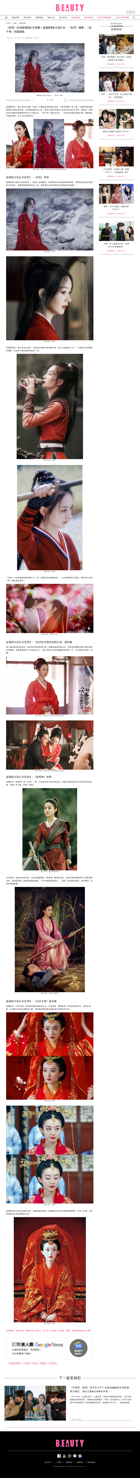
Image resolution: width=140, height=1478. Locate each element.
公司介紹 (48, 1462)
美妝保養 (15, 17)
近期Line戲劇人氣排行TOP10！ (116, 131)
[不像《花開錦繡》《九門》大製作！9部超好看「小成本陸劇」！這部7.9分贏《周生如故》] (116, 44)
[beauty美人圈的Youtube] (64, 1456)
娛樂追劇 (39, 17)
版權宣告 (80, 1462)
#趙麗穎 (43, 1363)
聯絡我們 (69, 1462)
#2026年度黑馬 (122, 17)
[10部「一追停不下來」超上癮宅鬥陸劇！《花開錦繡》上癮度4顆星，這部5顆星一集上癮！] (116, 82)
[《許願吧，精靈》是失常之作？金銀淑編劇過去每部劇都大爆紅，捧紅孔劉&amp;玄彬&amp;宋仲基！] (35, 1403)
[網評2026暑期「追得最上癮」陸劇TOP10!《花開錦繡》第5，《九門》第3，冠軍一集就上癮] (116, 157)
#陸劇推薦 (75, 17)
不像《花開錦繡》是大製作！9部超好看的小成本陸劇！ (116, 58)
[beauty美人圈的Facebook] (59, 1456)
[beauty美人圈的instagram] (70, 1456)
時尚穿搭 (27, 17)
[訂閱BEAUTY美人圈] (80, 1456)
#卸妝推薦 (88, 17)
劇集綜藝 (23, 23)
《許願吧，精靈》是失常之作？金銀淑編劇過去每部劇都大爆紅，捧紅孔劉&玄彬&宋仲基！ (99, 1389)
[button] (65, 100)
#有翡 (35, 1363)
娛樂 (15, 23)
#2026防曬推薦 (104, 17)
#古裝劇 (27, 1363)
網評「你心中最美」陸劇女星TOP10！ (116, 207)
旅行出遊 (63, 17)
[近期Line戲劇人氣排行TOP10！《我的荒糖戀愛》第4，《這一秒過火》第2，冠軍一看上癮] (116, 119)
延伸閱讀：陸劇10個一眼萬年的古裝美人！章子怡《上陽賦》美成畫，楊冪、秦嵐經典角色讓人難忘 (48, 1331)
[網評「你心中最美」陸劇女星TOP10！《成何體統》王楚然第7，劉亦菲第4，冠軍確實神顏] (116, 194)
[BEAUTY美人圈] (70, 7)
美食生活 (51, 17)
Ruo (37, 38)
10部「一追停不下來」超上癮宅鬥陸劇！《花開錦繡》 (116, 95)
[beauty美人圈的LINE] (75, 1456)
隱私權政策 (91, 1462)
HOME (8, 23)
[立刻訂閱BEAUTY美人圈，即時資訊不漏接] (49, 1348)
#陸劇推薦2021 (15, 1363)
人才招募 (58, 1462)
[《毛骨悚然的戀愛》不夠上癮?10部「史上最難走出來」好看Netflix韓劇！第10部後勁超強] (116, 231)
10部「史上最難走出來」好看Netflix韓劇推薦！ (116, 245)
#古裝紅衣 (53, 1363)
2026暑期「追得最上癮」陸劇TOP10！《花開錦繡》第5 (116, 170)
